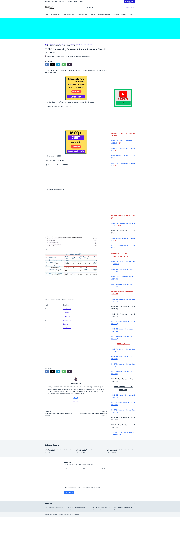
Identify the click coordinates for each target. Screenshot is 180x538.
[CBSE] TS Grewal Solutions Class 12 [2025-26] (77, 508)
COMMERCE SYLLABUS (69, 14)
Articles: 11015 (76, 401)
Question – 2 (67, 312)
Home (47, 14)
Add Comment (69, 474)
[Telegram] (58, 64)
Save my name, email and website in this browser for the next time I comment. (82, 487)
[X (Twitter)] (52, 64)
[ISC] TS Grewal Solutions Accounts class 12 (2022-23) (100, 508)
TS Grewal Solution (82, 14)
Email (84, 468)
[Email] (69, 64)
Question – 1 (67, 309)
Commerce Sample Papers (120, 14)
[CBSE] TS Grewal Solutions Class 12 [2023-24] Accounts (54, 508)
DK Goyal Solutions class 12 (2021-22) (100, 14)
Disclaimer (54, 1)
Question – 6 (67, 328)
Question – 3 (67, 316)
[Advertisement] (90, 28)
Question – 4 (67, 320)
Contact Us (47, 1)
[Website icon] (74, 398)
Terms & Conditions (72, 1)
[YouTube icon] (77, 398)
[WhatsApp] (64, 64)
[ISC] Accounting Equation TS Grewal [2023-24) (78, 56)
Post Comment (69, 492)
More (131, 14)
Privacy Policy (62, 1)
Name (66, 468)
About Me (81, 1)
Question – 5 (67, 324)
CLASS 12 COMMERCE (55, 14)
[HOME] (45, 44)
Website (103, 468)
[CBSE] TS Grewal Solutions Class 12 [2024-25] (123, 508)
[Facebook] (47, 64)
